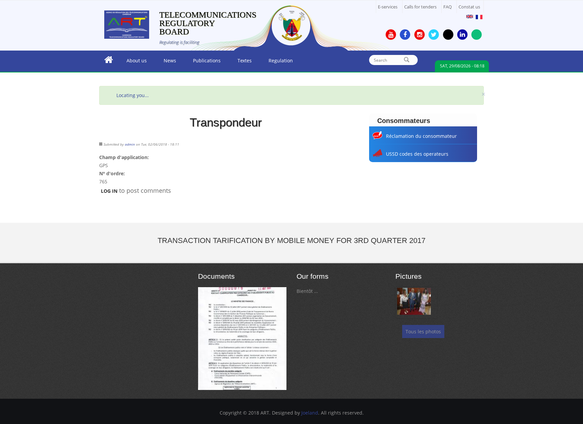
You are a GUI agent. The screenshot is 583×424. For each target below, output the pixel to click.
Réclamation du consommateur (421, 136)
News (165, 62)
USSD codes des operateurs (417, 154)
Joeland (309, 413)
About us (132, 62)
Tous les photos (423, 331)
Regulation (276, 62)
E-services (387, 7)
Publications (203, 62)
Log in (109, 191)
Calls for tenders (420, 7)
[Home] (126, 24)
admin (130, 144)
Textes (240, 62)
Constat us (469, 7)
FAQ (447, 7)
